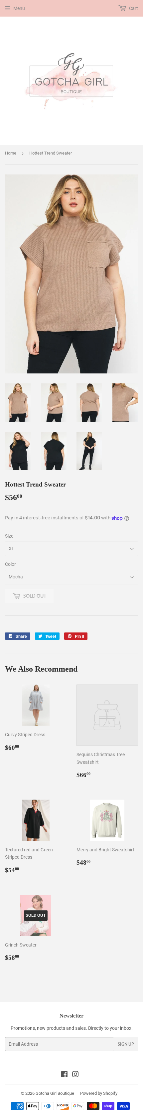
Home (10, 153)
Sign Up (126, 1044)
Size (9, 536)
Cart (133, 8)
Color (10, 564)
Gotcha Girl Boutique (55, 1093)
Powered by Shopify (98, 1093)
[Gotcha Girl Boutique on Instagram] (75, 1075)
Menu (19, 8)
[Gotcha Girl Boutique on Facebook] (64, 1075)
